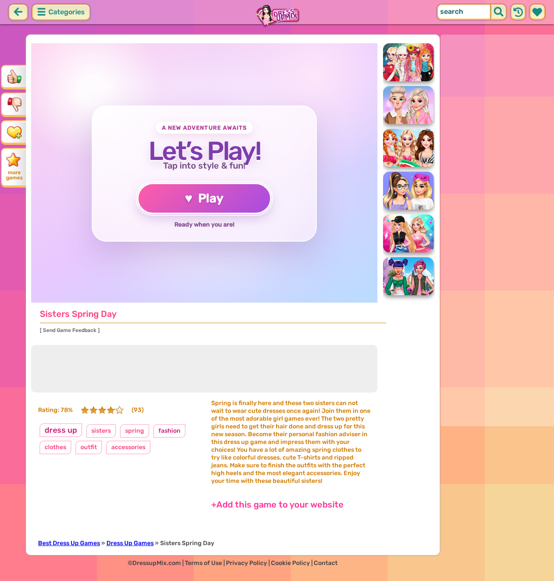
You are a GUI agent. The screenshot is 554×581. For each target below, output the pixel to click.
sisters (101, 430)
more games (14, 175)
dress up (61, 430)
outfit (89, 447)
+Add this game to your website (277, 504)
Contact (326, 563)
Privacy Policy (246, 563)
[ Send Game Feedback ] (70, 330)
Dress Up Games (130, 543)
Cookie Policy (290, 563)
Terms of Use (203, 563)
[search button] (498, 12)
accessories (128, 447)
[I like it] (14, 76)
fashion (169, 430)
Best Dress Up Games (69, 543)
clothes (55, 447)
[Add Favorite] (14, 132)
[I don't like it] (14, 104)
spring (134, 430)
